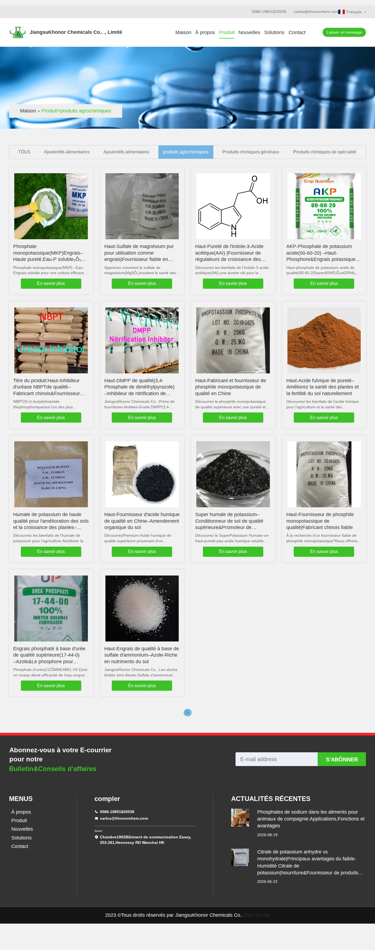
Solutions (274, 32)
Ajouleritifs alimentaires (66, 152)
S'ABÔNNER (342, 759)
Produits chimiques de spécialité (324, 152)
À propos (205, 32)
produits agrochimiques (185, 152)
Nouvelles (249, 32)
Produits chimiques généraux (250, 152)
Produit (227, 32)
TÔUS (24, 152)
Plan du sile (257, 915)
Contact (297, 32)
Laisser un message (344, 32)
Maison (183, 32)
